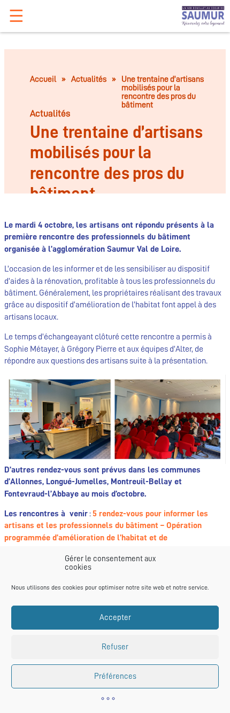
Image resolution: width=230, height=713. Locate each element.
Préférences (115, 676)
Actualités (88, 79)
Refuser (115, 647)
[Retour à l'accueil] (203, 16)
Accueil (43, 79)
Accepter (115, 618)
